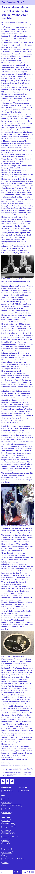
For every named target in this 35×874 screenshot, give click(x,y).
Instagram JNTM (8, 824)
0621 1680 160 (24, 791)
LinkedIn (5, 843)
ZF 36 (30, 384)
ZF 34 (28, 67)
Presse (5, 799)
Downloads (6, 812)
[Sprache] (28, 872)
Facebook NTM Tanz (9, 837)
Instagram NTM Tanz (10, 827)
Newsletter (6, 802)
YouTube (5, 840)
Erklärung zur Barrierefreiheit (12, 859)
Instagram (6, 820)
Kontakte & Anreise (9, 809)
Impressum (6, 849)
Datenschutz (7, 852)
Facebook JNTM (8, 834)
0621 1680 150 (7, 791)
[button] (2, 872)
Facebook (6, 830)
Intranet (5, 862)
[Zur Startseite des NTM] (17, 872)
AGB (4, 855)
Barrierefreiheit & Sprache (12, 805)
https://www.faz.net (8, 775)
